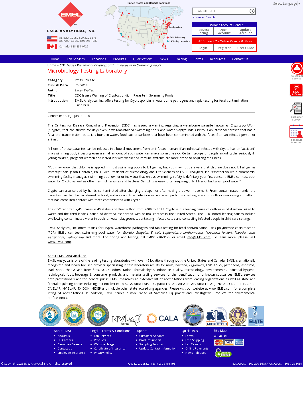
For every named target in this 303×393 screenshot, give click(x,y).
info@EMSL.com (199, 237)
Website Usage (104, 344)
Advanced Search (204, 17)
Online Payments (197, 348)
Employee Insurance (71, 353)
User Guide (245, 48)
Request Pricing (203, 31)
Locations (99, 59)
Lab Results (193, 344)
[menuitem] (55, 59)
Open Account (224, 31)
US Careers (65, 340)
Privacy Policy (103, 353)
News (164, 59)
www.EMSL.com (59, 242)
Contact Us (240, 59)
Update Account (245, 31)
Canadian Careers (70, 344)
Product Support (150, 340)
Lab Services (102, 336)
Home (55, 59)
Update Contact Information (158, 348)
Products (119, 59)
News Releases (195, 353)
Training (181, 59)
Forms (198, 59)
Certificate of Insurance (110, 348)
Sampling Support (151, 344)
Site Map (220, 330)
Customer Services (152, 336)
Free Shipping (194, 340)
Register (224, 48)
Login (203, 48)
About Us (64, 336)
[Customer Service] (297, 68)
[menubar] (149, 59)
